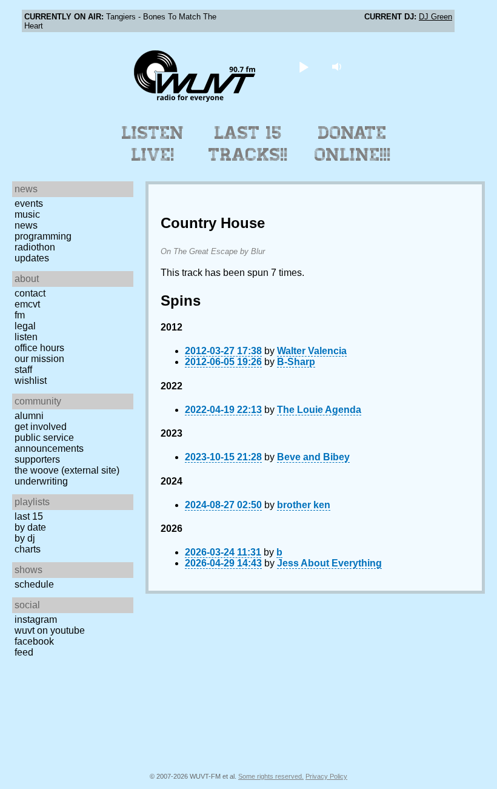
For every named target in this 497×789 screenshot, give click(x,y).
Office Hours (39, 348)
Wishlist (31, 380)
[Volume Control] (338, 66)
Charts (28, 549)
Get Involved (41, 426)
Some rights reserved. (271, 776)
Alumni (29, 416)
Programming (43, 236)
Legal (25, 326)
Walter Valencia (312, 351)
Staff (23, 369)
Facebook (34, 641)
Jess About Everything (329, 563)
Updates (32, 258)
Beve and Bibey (313, 457)
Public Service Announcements (49, 443)
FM (20, 315)
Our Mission (39, 359)
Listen (26, 337)
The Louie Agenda (319, 410)
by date (30, 527)
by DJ (25, 538)
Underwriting (41, 481)
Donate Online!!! (353, 144)
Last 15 (29, 516)
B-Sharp (296, 362)
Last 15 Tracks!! (248, 144)
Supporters (37, 459)
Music (27, 214)
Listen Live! (153, 144)
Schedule (34, 584)
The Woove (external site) (67, 470)
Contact (30, 293)
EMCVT (27, 304)
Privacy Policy (326, 776)
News (26, 225)
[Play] (304, 66)
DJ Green (435, 16)
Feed (24, 652)
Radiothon (35, 247)
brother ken (303, 505)
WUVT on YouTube (50, 630)
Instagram (36, 619)
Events (29, 203)
